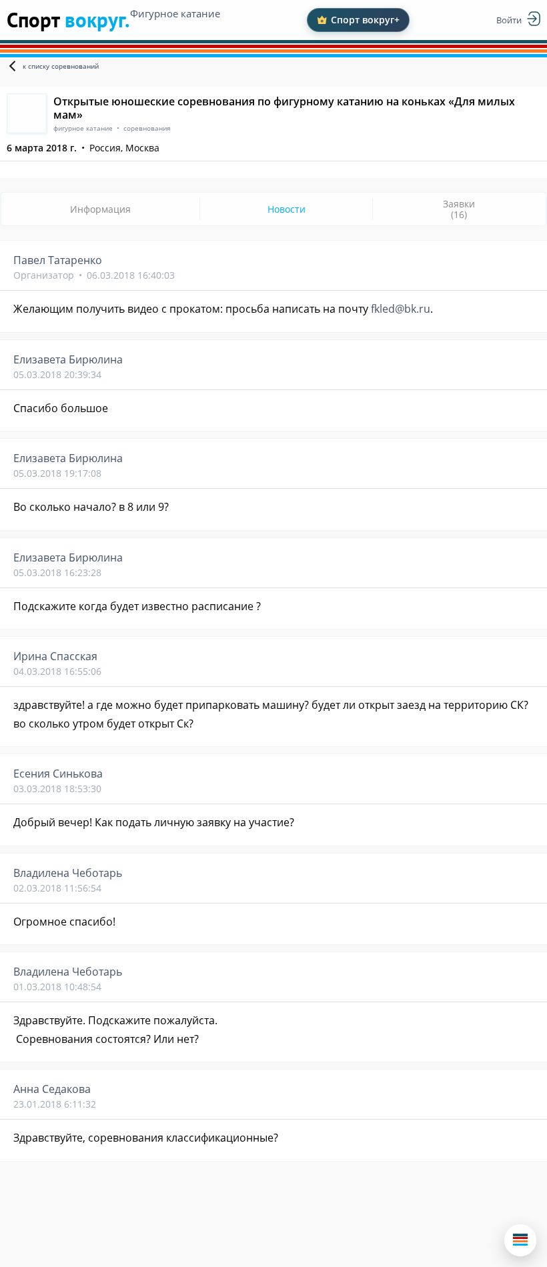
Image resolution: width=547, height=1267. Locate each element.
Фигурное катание (175, 13)
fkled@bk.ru (400, 308)
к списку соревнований (61, 66)
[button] (520, 1240)
